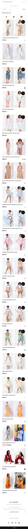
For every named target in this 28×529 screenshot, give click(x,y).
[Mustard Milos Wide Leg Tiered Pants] (14, 480)
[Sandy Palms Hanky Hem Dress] (14, 266)
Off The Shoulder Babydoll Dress (8, 347)
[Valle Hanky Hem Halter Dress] (14, 75)
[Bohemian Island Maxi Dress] (14, 409)
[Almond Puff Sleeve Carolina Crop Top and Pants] (14, 170)
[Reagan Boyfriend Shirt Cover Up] (14, 432)
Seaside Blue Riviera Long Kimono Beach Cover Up (12, 228)
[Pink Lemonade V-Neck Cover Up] (14, 385)
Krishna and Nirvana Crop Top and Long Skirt (11, 156)
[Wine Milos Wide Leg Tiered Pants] (14, 456)
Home (11, 6)
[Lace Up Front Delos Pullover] (14, 99)
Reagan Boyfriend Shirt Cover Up (8, 442)
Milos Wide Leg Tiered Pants (8, 61)
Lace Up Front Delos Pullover (8, 109)
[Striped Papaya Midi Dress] (14, 361)
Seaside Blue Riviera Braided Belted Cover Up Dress (12, 204)
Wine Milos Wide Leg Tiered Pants (9, 466)
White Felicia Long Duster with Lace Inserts (10, 133)
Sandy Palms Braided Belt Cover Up (9, 299)
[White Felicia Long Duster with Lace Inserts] (14, 123)
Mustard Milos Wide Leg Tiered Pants (9, 490)
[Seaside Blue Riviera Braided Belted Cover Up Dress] (14, 194)
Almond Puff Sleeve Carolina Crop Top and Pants (11, 180)
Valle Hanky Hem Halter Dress (8, 85)
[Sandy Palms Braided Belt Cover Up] (14, 289)
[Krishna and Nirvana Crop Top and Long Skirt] (14, 146)
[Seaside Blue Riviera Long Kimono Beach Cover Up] (14, 218)
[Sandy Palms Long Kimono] (14, 313)
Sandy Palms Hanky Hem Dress (8, 276)
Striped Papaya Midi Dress (7, 371)
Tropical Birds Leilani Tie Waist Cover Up (10, 37)
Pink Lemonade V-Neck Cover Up (8, 395)
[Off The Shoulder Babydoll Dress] (14, 337)
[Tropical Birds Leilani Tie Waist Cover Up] (14, 27)
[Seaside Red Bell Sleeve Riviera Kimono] (14, 242)
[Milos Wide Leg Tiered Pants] (14, 51)
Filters (23, 9)
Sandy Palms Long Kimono (7, 323)
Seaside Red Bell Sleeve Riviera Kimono (10, 252)
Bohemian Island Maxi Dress (7, 418)
